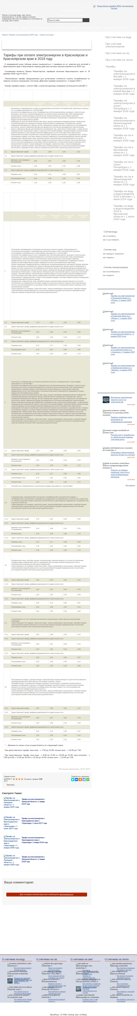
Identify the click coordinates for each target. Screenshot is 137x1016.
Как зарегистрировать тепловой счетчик (125, 977)
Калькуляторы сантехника (71, 15)
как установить (109, 236)
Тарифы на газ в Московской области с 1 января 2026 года (123, 151)
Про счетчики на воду (118, 37)
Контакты (95, 1006)
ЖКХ (98, 28)
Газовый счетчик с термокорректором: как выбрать (57, 985)
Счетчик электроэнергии (116, 267)
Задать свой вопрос (71, 10)
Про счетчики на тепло (119, 60)
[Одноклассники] (80, 779)
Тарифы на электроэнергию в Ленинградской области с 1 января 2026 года (124, 123)
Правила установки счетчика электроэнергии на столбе (90, 989)
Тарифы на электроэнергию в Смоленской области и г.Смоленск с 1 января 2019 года (123, 351)
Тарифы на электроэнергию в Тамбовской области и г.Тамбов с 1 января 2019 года (123, 369)
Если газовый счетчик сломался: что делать (56, 977)
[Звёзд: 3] (17, 779)
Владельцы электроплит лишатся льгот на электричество (121, 400)
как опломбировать (111, 272)
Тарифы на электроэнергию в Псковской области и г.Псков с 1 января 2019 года (123, 299)
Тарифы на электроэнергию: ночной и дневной (89, 977)
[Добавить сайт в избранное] (78, 5)
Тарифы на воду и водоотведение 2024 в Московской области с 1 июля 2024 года (123, 213)
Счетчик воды (110, 232)
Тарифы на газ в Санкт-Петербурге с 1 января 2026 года (123, 166)
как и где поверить (111, 240)
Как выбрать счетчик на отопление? (125, 1000)
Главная (13, 28)
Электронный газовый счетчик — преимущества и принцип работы (56, 1002)
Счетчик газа (110, 249)
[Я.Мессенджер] (72, 779)
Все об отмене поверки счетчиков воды (22, 969)
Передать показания (115, 28)
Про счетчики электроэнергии (115, 45)
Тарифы (110, 66)
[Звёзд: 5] (22, 779)
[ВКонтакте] (76, 779)
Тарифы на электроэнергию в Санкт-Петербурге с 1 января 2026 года (124, 106)
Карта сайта (107, 1006)
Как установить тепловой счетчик (123, 984)
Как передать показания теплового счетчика (126, 969)
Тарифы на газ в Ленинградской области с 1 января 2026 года (123, 180)
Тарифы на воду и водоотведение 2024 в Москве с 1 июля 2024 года (124, 195)
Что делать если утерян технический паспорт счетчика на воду (23, 1001)
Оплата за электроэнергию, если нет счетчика (91, 972)
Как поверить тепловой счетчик (125, 992)
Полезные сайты (123, 1006)
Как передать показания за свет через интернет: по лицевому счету (91, 985)
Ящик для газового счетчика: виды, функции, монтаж (55, 970)
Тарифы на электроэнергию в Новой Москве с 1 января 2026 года (124, 90)
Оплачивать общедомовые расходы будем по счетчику (123, 454)
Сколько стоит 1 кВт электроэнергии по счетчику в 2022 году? (91, 1001)
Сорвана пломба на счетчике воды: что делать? (21, 981)
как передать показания (113, 254)
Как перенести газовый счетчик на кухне (57, 992)
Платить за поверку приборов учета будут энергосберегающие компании (120, 473)
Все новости (130, 485)
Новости (25, 28)
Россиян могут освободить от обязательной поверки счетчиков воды (122, 437)
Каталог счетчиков (67, 28)
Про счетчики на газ (117, 53)
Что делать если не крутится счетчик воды (22, 992)
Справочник (86, 28)
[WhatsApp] (87, 779)
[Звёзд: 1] (8, 779)
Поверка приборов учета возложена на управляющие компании (121, 419)
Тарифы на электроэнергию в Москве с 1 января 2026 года (124, 75)
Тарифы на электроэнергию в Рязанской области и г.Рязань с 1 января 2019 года (123, 317)
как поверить (108, 258)
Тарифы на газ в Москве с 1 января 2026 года (123, 138)
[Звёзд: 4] (19, 779)
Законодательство (43, 28)
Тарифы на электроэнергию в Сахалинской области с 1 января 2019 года (123, 334)
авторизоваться (66, 894)
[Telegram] (84, 779)
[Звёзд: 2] (14, 779)
